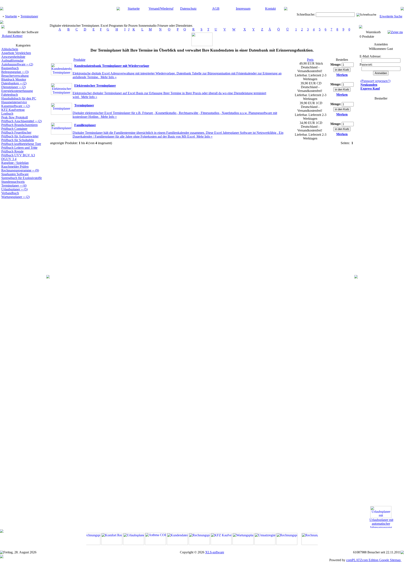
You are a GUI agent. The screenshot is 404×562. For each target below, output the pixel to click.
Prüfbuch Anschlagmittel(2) (21, 121)
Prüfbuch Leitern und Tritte (19, 147)
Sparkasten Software (15, 174)
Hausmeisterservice (14, 102)
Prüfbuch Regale (12, 151)
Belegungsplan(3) (15, 72)
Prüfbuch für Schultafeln (17, 140)
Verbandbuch (10, 193)
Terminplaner (29, 16)
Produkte (79, 59)
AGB (215, 8)
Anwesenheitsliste (13, 56)
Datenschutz (188, 8)
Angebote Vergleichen (16, 53)
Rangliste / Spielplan (15, 163)
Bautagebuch (10, 68)
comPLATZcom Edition (362, 560)
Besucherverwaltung (15, 75)
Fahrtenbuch (9, 94)
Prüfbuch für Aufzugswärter (20, 136)
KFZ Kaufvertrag (13, 110)
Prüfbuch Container (14, 128)
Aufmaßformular (12, 60)
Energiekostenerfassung (17, 91)
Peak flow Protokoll (14, 117)
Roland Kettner (12, 36)
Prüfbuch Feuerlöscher (16, 132)
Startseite (134, 8)
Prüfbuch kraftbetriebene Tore (21, 144)
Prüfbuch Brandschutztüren (19, 125)
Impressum (243, 8)
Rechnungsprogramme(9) (20, 170)
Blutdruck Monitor (13, 79)
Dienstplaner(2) (13, 87)
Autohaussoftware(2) (17, 64)
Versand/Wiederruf (161, 8)
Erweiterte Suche (391, 16)
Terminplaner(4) (14, 185)
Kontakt (270, 8)
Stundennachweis (13, 181)
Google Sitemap (389, 560)
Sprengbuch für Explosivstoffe (21, 178)
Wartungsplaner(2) (15, 197)
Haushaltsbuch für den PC (18, 98)
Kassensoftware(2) (15, 106)
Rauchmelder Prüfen (15, 166)
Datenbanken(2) (14, 83)
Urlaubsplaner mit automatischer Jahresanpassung (381, 521)
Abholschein (9, 49)
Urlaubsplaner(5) (14, 189)
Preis (310, 59)
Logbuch (7, 113)
